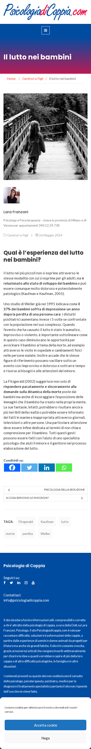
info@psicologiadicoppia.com (26, 600)
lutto (65, 522)
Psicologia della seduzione (64, 489)
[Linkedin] (46, 467)
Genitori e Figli (17, 235)
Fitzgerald (26, 522)
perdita (27, 534)
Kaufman (47, 522)
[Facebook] (12, 467)
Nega (45, 738)
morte (10, 534)
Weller (45, 534)
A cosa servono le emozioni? (27, 497)
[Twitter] (29, 467)
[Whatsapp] (64, 467)
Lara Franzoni (16, 211)
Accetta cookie (45, 725)
